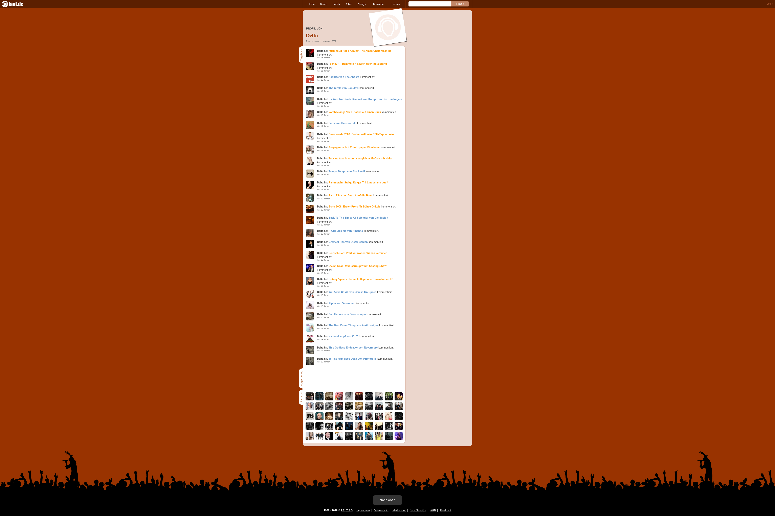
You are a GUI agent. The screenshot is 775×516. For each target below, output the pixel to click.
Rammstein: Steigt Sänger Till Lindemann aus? (358, 182)
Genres (396, 4)
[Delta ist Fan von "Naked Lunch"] (359, 439)
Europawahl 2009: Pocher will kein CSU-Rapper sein (361, 134)
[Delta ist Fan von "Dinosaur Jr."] (359, 409)
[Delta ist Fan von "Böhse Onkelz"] (310, 419)
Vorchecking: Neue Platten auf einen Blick (355, 112)
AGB (433, 510)
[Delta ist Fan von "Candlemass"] (369, 409)
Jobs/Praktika (418, 510)
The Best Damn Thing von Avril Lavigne (353, 325)
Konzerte (378, 4)
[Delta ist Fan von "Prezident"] (319, 429)
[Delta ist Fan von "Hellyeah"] (310, 429)
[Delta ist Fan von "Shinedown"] (349, 439)
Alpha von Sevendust (342, 303)
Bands (336, 4)
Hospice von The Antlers (344, 76)
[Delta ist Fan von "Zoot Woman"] (359, 419)
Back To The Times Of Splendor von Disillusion (358, 217)
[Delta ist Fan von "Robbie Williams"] (310, 439)
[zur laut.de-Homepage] (16, 4)
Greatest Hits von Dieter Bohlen (348, 241)
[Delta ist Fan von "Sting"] (389, 409)
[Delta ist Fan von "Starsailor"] (389, 399)
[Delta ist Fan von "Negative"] (379, 419)
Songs (362, 4)
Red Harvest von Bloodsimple (347, 314)
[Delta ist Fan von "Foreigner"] (389, 429)
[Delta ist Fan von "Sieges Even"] (310, 399)
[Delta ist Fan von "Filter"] (339, 419)
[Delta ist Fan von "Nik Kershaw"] (379, 399)
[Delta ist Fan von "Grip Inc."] (399, 429)
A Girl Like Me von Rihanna (346, 230)
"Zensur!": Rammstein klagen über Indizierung (358, 63)
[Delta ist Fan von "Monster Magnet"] (339, 409)
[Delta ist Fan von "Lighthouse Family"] (349, 429)
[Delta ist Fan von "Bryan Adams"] (339, 439)
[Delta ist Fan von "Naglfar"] (369, 399)
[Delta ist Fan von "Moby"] (310, 409)
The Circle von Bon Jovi (344, 88)
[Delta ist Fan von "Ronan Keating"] (389, 439)
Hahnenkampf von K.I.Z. (344, 336)
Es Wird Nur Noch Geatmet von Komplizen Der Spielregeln (365, 99)
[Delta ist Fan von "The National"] (319, 439)
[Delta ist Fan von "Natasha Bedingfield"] (389, 419)
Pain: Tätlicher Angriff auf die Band (351, 195)
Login (770, 3)
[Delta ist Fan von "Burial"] (349, 399)
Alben (349, 4)
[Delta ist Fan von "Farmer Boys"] (359, 399)
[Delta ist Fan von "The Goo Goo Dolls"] (369, 419)
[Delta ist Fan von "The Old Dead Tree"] (399, 419)
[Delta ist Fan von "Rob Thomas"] (369, 439)
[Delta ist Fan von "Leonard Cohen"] (399, 399)
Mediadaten (399, 510)
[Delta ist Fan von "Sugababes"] (379, 439)
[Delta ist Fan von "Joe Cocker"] (319, 419)
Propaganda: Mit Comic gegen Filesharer (354, 147)
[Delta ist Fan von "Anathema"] (329, 419)
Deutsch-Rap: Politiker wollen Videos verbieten (358, 253)
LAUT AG (347, 510)
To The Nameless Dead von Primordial (353, 358)
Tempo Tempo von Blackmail (347, 171)
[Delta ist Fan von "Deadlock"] (329, 429)
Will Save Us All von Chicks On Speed (352, 292)
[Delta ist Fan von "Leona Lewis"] (359, 429)
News (323, 4)
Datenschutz (381, 510)
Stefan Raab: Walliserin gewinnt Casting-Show (357, 265)
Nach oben (387, 500)
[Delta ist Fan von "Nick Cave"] (329, 409)
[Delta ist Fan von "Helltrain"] (349, 409)
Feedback (445, 510)
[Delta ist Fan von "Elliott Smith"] (329, 399)
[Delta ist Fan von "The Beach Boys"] (349, 419)
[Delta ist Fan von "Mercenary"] (379, 429)
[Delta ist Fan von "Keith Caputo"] (399, 439)
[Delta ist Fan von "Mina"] (339, 429)
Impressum (363, 510)
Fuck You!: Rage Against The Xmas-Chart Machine (360, 50)
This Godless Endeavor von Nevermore (353, 347)
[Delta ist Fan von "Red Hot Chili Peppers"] (339, 399)
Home (311, 4)
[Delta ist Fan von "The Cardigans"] (319, 409)
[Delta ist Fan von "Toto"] (379, 409)
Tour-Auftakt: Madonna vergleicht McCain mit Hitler (360, 158)
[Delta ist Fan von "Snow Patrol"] (319, 399)
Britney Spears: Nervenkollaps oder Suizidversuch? (361, 279)
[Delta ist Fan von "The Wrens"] (369, 429)
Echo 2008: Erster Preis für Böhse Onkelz (354, 206)
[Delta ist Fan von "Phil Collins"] (329, 439)
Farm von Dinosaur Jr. (342, 123)
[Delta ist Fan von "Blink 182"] (399, 409)
